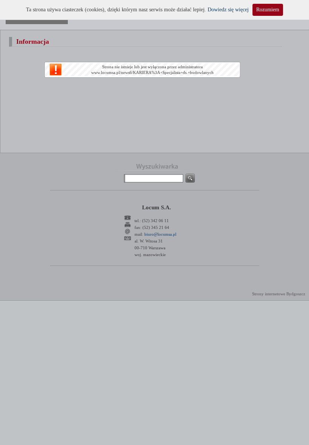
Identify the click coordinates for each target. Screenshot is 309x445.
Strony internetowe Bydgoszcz (278, 294)
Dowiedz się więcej (228, 9)
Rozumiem (267, 9)
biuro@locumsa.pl (160, 234)
